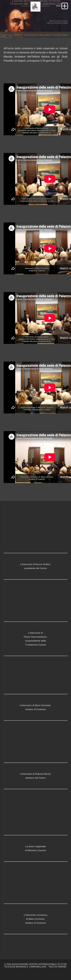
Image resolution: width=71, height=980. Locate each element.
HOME (7, 35)
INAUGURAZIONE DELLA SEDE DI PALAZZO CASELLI (46, 35)
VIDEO (16, 35)
